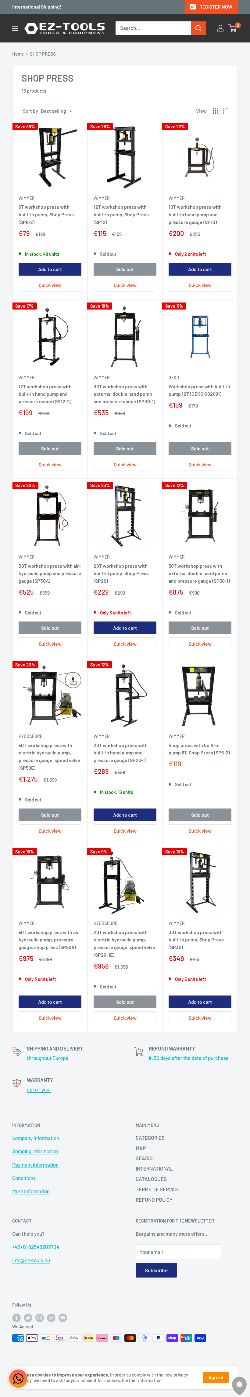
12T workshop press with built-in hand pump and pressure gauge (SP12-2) (45, 394)
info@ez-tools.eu (31, 1260)
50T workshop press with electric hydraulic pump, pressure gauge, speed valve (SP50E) (49, 756)
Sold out (125, 269)
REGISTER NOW (215, 6)
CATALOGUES (151, 1179)
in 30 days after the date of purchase (189, 1058)
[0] (233, 28)
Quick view (50, 285)
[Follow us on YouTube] (63, 1317)
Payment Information (35, 1164)
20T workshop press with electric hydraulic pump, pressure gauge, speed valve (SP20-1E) (124, 943)
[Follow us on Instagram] (39, 1317)
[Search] (198, 28)
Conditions (24, 1178)
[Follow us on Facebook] (16, 1317)
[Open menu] (15, 28)
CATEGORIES (150, 1138)
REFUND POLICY (154, 1200)
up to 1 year (39, 1089)
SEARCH (145, 1158)
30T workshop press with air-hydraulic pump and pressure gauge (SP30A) (50, 573)
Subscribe (156, 1270)
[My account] (220, 28)
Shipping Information (35, 1151)
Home (18, 54)
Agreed (216, 1377)
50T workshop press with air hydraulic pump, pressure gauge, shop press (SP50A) (49, 939)
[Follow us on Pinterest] (51, 1317)
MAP (141, 1148)
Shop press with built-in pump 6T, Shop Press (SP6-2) (199, 749)
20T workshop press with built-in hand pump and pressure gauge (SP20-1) (121, 752)
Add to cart (50, 269)
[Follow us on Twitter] (28, 1317)
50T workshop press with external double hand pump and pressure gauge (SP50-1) (199, 573)
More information (31, 1191)
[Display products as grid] (215, 111)
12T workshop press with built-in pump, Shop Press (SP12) (121, 214)
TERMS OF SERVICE (157, 1189)
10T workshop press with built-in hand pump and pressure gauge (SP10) (195, 214)
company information (35, 1138)
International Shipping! (36, 6)
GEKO (174, 377)
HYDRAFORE (30, 736)
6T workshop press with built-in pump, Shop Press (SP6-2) (46, 214)
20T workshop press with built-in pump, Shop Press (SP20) (121, 573)
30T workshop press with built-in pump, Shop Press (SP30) (196, 939)
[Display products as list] (225, 111)
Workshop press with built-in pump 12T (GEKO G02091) (199, 390)
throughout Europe (47, 1058)
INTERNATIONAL (154, 1168)
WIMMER (27, 198)
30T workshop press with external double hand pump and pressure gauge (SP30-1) (124, 394)
